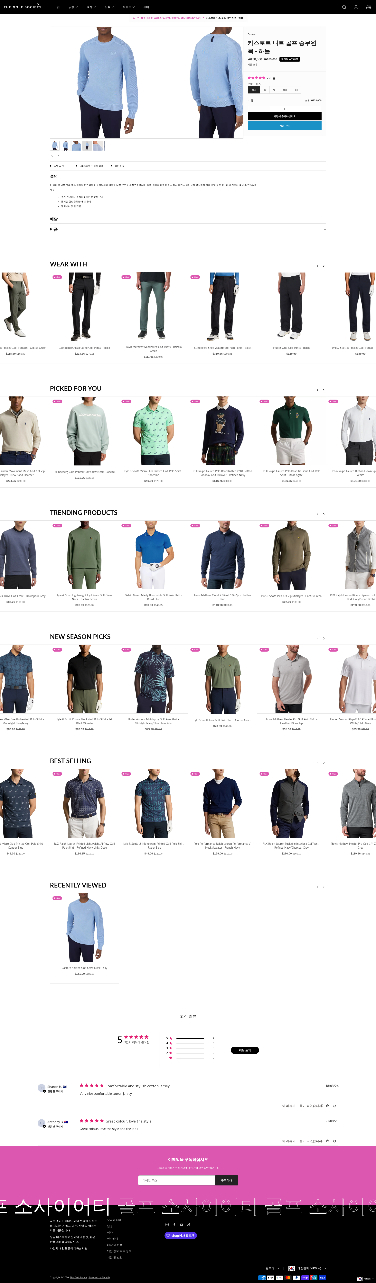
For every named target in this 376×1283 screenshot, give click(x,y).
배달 (54, 218)
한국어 (270, 1268)
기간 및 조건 (114, 1257)
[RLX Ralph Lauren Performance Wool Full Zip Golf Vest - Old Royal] (291, 803)
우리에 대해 (114, 1219)
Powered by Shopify (99, 1277)
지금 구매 (285, 125)
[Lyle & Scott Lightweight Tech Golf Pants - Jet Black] (291, 307)
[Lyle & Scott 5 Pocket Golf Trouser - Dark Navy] (222, 307)
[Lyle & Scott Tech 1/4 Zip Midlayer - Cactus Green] (153, 555)
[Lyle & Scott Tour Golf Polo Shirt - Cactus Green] (84, 679)
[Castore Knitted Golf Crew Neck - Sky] (84, 927)
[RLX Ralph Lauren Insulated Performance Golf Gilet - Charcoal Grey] (291, 430)
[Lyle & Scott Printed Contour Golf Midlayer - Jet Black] (291, 555)
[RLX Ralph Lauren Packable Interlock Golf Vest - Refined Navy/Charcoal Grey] (153, 803)
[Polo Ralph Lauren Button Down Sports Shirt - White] (222, 430)
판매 (146, 7)
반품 (54, 229)
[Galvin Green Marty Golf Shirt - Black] (291, 679)
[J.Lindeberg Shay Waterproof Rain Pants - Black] (84, 307)
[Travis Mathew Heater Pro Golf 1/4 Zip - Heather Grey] (222, 803)
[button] (55, 146)
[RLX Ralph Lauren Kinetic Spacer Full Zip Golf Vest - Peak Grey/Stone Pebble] (222, 555)
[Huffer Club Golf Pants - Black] (153, 307)
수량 (250, 100)
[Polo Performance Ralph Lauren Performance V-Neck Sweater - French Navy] (84, 803)
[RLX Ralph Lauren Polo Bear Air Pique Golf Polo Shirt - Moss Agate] (153, 430)
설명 (54, 176)
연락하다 (112, 1238)
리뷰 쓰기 (245, 1050)
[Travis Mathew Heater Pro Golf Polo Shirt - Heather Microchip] (153, 679)
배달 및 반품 (114, 1244)
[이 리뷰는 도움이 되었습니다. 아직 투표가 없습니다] (327, 1106)
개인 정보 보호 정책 (119, 1251)
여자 (110, 1232)
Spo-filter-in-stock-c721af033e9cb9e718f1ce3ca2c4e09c (171, 17)
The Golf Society (78, 1277)
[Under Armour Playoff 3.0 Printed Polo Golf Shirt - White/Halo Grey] (222, 679)
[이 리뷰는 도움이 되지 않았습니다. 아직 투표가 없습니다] (334, 1106)
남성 (110, 1226)
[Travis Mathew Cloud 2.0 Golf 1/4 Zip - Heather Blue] (84, 555)
